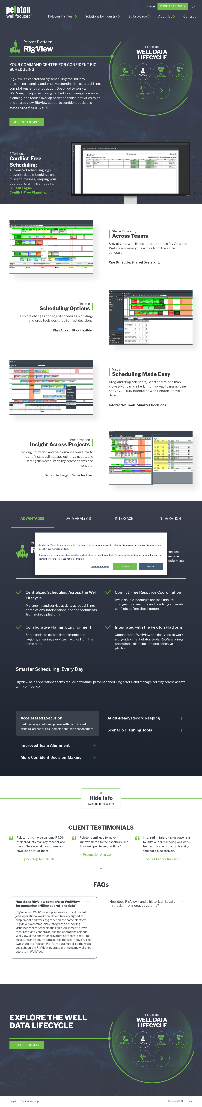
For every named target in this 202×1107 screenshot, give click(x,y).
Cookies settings (100, 566)
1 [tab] (101, 868)
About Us (165, 16)
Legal (12, 1101)
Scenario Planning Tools (129, 730)
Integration (170, 519)
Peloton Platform (61, 16)
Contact (189, 16)
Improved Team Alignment (45, 745)
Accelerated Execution (41, 718)
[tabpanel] (38, 848)
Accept (125, 566)
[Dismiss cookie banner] (162, 539)
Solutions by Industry (101, 16)
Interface (124, 519)
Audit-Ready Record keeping (133, 718)
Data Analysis (78, 519)
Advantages (32, 519)
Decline (150, 566)
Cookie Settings (30, 1101)
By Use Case (137, 16)
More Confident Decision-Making (51, 757)
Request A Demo (171, 6)
